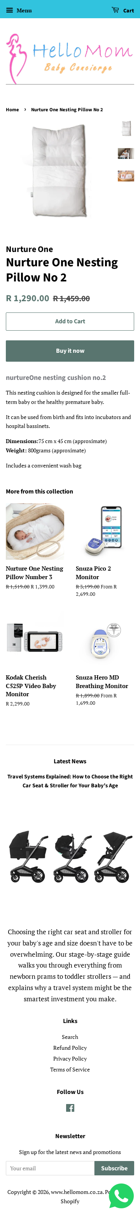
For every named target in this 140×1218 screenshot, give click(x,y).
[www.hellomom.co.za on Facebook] (70, 1109)
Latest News (70, 761)
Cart (128, 11)
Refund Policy (70, 1047)
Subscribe (114, 1168)
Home (12, 109)
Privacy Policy (70, 1058)
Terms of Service (70, 1069)
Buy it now (70, 351)
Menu (23, 10)
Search (70, 1036)
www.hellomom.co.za (77, 1192)
